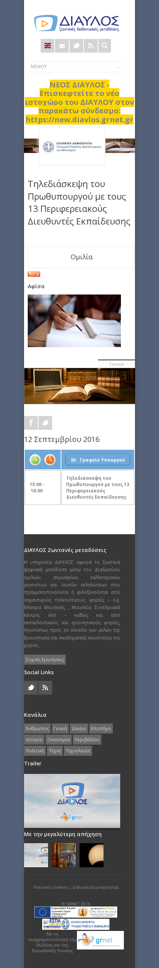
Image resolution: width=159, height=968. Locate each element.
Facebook (31, 423)
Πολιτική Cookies (50, 887)
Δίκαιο (79, 728)
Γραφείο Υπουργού (102, 460)
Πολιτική (35, 751)
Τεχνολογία (78, 751)
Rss (91, 45)
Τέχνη (55, 751)
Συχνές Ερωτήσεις (45, 659)
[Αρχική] (76, 23)
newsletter (62, 45)
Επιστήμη (101, 728)
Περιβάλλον (87, 739)
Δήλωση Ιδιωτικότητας (95, 887)
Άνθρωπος (37, 728)
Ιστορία (34, 739)
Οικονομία (58, 739)
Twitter (76, 45)
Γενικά (116, 364)
